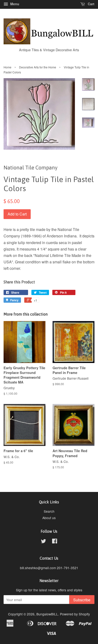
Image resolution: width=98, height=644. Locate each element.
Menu (14, 3)
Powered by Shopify (75, 614)
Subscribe (81, 600)
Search (49, 511)
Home (7, 67)
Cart (90, 3)
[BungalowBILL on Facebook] (54, 541)
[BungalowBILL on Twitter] (43, 541)
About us (49, 517)
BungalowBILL (47, 614)
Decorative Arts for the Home (37, 67)
